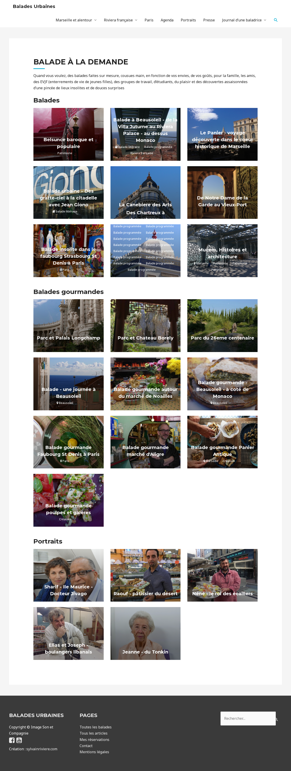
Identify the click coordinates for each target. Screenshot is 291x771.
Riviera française (118, 20)
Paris (149, 20)
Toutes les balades (96, 727)
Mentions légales (94, 751)
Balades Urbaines (34, 6)
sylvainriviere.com (41, 748)
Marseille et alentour (74, 20)
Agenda (167, 20)
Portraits (188, 20)
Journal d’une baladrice (242, 20)
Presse (209, 20)
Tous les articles (94, 733)
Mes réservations (94, 739)
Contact (86, 745)
